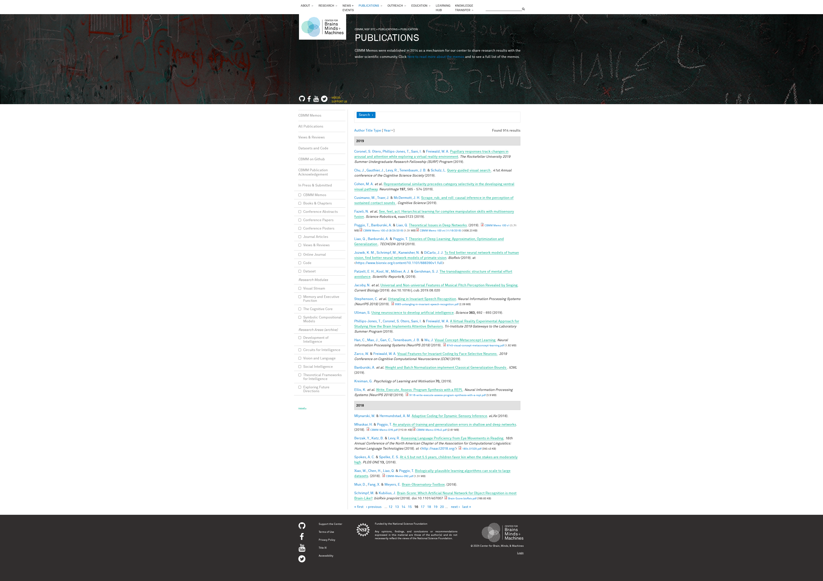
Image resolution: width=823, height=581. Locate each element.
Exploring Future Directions (316, 389)
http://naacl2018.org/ (438, 448)
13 (397, 507)
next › (455, 507)
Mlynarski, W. (364, 416)
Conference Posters (318, 228)
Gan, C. (385, 340)
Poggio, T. (361, 225)
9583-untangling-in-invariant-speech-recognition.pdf (426, 304)
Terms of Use (326, 532)
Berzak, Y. (362, 438)
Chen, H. (374, 471)
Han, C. (359, 340)
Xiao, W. (360, 471)
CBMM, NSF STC (365, 29)
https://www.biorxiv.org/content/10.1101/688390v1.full (399, 263)
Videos (336, 98)
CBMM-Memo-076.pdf (384, 430)
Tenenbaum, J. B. (413, 170)
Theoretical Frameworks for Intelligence (322, 377)
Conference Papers (318, 220)
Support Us (339, 102)
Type (377, 130)
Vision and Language (319, 358)
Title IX (323, 548)
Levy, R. (392, 170)
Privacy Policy (327, 540)
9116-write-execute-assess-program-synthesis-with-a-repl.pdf (447, 395)
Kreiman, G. (363, 381)
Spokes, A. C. (364, 457)
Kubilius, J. (387, 493)
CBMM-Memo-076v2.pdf (431, 430)
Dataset (309, 271)
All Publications (310, 126)
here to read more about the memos (435, 57)
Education (419, 5)
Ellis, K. (360, 390)
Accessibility (326, 556)
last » (466, 507)
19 (435, 507)
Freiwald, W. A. (437, 151)
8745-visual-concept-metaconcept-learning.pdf (475, 345)
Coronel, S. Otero (367, 151)
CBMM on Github (311, 159)
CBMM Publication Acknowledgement (313, 172)
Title (369, 130)
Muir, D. (360, 484)
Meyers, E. (392, 484)
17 (423, 507)
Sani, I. (416, 151)
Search (364, 115)
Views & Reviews (311, 137)
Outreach (395, 5)
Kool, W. (382, 271)
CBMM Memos (309, 115)
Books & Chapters (317, 203)
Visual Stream (314, 288)
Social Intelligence (318, 366)
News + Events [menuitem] (348, 8)
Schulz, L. (438, 170)
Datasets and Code (313, 148)
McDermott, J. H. (407, 198)
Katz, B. (377, 438)
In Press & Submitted (315, 185)
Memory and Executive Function (321, 298)
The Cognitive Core (318, 309)
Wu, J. (429, 340)
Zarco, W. (361, 354)
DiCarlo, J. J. (434, 252)
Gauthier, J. (375, 170)
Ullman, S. (362, 312)
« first (358, 507)
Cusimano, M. (364, 198)
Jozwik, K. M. (364, 252)
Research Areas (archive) (318, 330)
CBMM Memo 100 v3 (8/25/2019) (383, 231)
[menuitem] (307, 6)
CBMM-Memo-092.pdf (399, 476)
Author (359, 130)
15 (410, 507)
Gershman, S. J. (426, 271)
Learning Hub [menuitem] (443, 8)
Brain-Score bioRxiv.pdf (462, 498)
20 (442, 507)
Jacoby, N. (362, 285)
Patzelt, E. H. (364, 271)
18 (429, 507)
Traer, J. (383, 198)
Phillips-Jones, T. (396, 151)
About (305, 5)
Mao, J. (372, 340)
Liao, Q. (402, 225)
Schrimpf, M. (387, 252)
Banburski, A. (381, 225)
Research (326, 5)
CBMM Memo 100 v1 (497, 225)
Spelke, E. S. (389, 457)
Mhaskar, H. (363, 424)
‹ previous (373, 507)
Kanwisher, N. (409, 252)
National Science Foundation (410, 524)
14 (403, 507)
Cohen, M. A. (364, 184)
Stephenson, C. (366, 299)
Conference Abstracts (320, 211)
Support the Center (330, 524)
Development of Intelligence (316, 339)
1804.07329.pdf (471, 449)
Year (387, 130)
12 (390, 507)
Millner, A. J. (400, 271)
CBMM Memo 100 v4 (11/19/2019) (440, 231)
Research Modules (313, 280)
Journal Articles (315, 237)
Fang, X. (374, 484)
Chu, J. (359, 170)
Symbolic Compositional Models (322, 319)
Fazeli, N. (361, 211)
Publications (369, 5)
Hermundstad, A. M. (395, 416)
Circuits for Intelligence (321, 350)
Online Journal (314, 254)
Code (307, 263)
